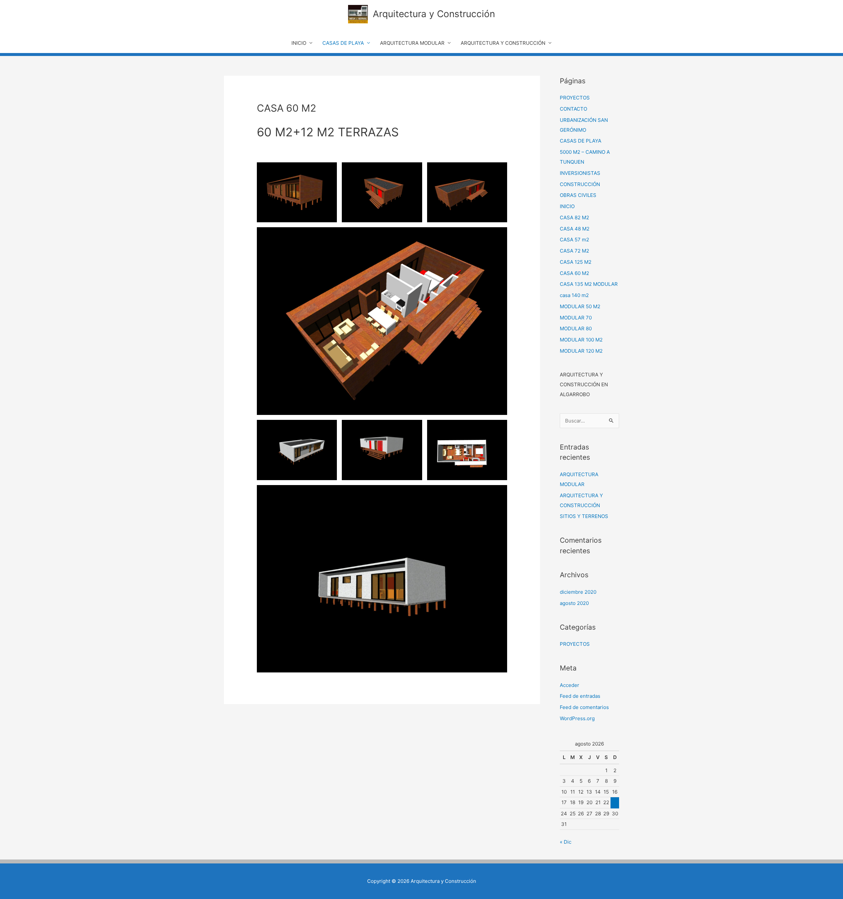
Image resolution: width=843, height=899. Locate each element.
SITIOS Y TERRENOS (584, 516)
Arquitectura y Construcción (434, 13)
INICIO (298, 43)
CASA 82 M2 (574, 217)
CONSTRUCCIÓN (580, 184)
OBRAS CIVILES (578, 195)
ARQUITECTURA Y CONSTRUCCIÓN (503, 43)
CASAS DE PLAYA (343, 43)
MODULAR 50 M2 (580, 306)
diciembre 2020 (578, 592)
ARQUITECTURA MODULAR (412, 43)
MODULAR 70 (576, 317)
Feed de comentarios (584, 707)
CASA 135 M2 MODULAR (589, 284)
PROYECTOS (575, 98)
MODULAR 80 (576, 328)
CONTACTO (573, 109)
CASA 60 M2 (574, 273)
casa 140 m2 (574, 295)
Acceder (569, 685)
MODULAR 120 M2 (581, 351)
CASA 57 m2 (574, 239)
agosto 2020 (574, 603)
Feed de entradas (580, 696)
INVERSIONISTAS (580, 173)
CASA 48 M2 (574, 229)
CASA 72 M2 (574, 251)
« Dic (565, 842)
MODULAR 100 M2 (581, 340)
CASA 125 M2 (575, 262)
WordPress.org (577, 718)
